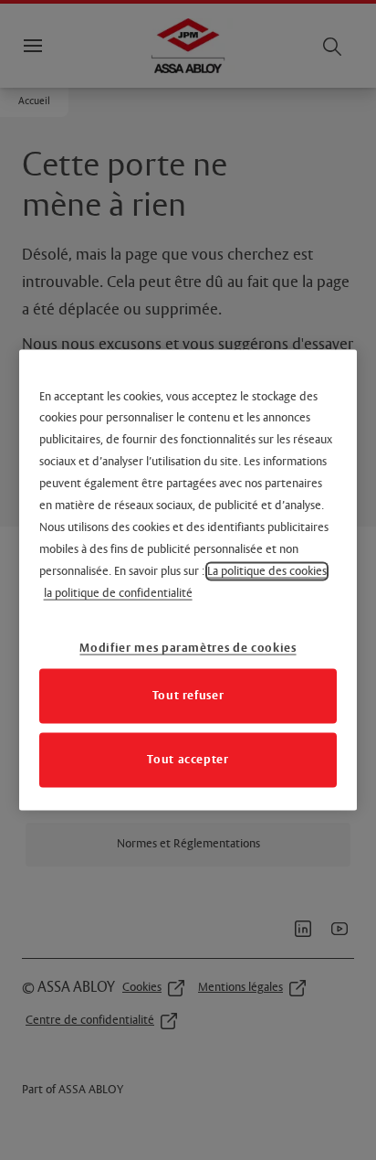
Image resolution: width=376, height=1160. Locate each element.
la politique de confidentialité (118, 593)
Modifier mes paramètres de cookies (187, 648)
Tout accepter (187, 759)
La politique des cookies (267, 572)
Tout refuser (188, 695)
